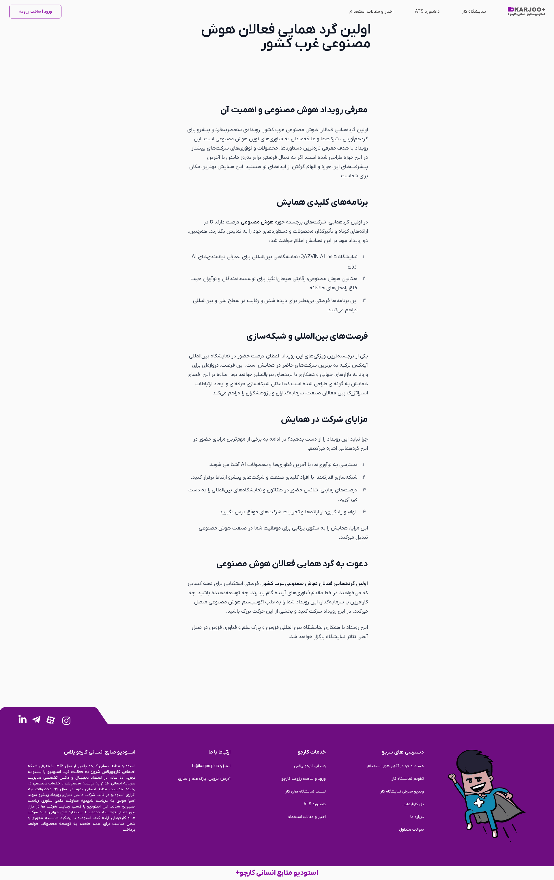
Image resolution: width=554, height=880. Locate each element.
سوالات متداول (411, 829)
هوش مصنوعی (257, 222)
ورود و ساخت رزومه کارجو (303, 779)
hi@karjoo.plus (205, 766)
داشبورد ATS (427, 11)
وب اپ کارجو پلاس (310, 766)
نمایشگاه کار (474, 11)
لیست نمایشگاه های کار (305, 791)
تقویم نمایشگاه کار (408, 779)
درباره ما (417, 817)
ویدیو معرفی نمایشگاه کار (402, 791)
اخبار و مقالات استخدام (371, 11)
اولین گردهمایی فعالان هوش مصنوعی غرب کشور (314, 583)
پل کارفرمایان (412, 804)
